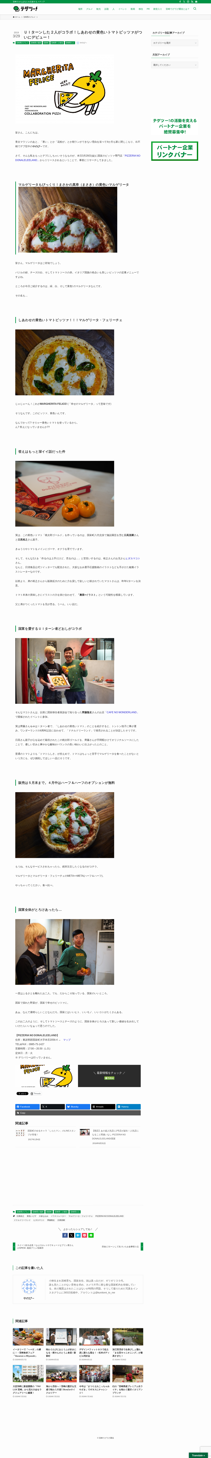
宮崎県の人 (70, 43)
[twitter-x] (184, 1)
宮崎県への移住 (57, 43)
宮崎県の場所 (36, 43)
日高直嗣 (61, 1220)
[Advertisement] (78, 1178)
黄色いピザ (31, 1216)
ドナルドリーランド (22, 1220)
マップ (67, 1039)
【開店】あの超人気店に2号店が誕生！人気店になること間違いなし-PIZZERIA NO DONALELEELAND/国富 (115, 1134)
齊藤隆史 (51, 1220)
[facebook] (180, 1)
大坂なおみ (43, 1216)
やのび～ (29, 1298)
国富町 (46, 43)
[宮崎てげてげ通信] (25, 9)
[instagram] (188, 1)
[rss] (192, 1)
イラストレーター (58, 1216)
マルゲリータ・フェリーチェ (81, 1216)
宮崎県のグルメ (22, 43)
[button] (65, 1235)
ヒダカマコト (132, 558)
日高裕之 (20, 1216)
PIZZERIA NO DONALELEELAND (109, 1216)
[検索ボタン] (194, 8)
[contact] (196, 1)
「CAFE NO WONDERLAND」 (121, 712)
